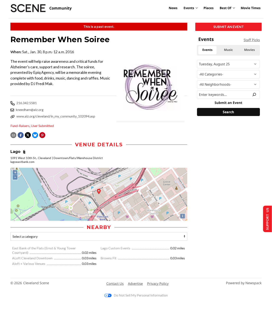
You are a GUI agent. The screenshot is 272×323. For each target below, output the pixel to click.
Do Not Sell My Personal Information (141, 295)
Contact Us (115, 283)
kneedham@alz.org (30, 110)
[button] (42, 135)
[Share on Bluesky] (35, 135)
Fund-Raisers (20, 126)
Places (209, 8)
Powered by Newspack (244, 283)
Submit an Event (228, 27)
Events (189, 8)
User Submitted (42, 126)
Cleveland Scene (36, 283)
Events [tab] (207, 50)
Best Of (225, 8)
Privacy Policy (158, 283)
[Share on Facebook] (21, 135)
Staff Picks (252, 40)
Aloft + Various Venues (29, 263)
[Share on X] (28, 135)
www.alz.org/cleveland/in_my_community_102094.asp (55, 116)
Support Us (267, 219)
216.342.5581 (26, 103)
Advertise (135, 283)
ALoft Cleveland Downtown (32, 258)
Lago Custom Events (116, 248)
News (173, 8)
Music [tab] (228, 50)
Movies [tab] (249, 50)
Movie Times (251, 8)
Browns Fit (109, 258)
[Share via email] (13, 135)
